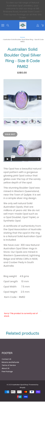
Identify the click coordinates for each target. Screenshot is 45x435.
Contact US (6, 359)
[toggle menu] (3, 25)
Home (22, 37)
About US (5, 368)
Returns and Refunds (10, 362)
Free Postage (7, 371)
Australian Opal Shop (20, 385)
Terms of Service (9, 365)
